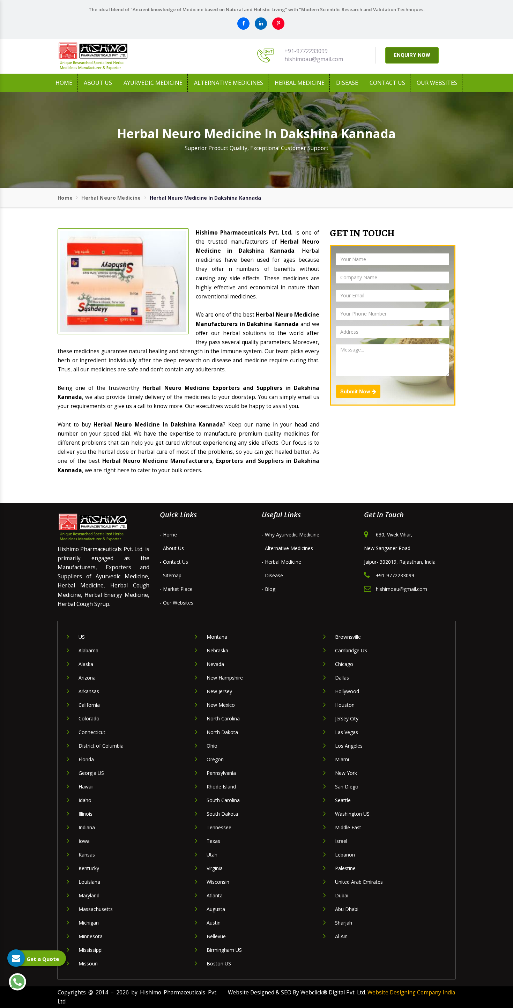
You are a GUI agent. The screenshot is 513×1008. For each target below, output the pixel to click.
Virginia (215, 868)
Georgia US (91, 773)
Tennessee (219, 827)
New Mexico (221, 705)
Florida (86, 759)
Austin (214, 922)
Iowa (84, 841)
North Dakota (222, 732)
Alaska (86, 664)
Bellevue (216, 936)
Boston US (219, 963)
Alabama (88, 650)
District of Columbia (101, 745)
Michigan (89, 922)
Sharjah (343, 922)
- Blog (268, 589)
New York (346, 773)
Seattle (343, 800)
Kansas (87, 854)
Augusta (216, 909)
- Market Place (176, 589)
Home (63, 83)
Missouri (88, 963)
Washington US (352, 813)
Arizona (87, 677)
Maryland (89, 895)
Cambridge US (351, 650)
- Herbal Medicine (281, 561)
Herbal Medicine (300, 83)
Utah (212, 854)
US (82, 636)
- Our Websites (176, 602)
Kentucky (89, 868)
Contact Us (387, 83)
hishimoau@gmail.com (313, 59)
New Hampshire (225, 677)
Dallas (342, 677)
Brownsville (348, 636)
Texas (213, 841)
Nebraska (217, 650)
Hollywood (347, 691)
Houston (345, 705)
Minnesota (91, 936)
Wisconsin (218, 882)
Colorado (89, 718)
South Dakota (222, 813)
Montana (217, 636)
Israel (341, 841)
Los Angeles (349, 745)
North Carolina (223, 718)
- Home (168, 534)
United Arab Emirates (359, 882)
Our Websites (437, 83)
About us (98, 83)
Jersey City (346, 718)
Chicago (344, 664)
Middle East (348, 827)
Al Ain (341, 936)
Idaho (85, 800)
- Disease (272, 575)
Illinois (85, 813)
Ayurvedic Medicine (153, 83)
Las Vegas (346, 732)
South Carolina (223, 800)
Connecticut (92, 732)
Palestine (345, 868)
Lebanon (345, 854)
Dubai (341, 895)
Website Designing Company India (411, 992)
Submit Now (356, 391)
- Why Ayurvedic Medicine (290, 534)
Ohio (212, 745)
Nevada (215, 664)
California (89, 705)
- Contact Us (174, 561)
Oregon (215, 759)
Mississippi (91, 950)
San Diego (346, 786)
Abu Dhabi (346, 909)
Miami (342, 759)
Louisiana (89, 882)
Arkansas (89, 691)
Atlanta (215, 895)
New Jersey (219, 691)
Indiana (87, 827)
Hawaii (86, 786)
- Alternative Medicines (287, 548)
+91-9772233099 (306, 51)
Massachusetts (96, 909)
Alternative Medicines (228, 83)
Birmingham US (224, 950)
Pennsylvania (221, 773)
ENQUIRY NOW (412, 55)
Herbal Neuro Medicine (111, 197)
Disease (347, 83)
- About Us (172, 548)
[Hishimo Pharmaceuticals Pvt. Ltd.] (120, 56)
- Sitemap (170, 575)
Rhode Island (221, 786)
